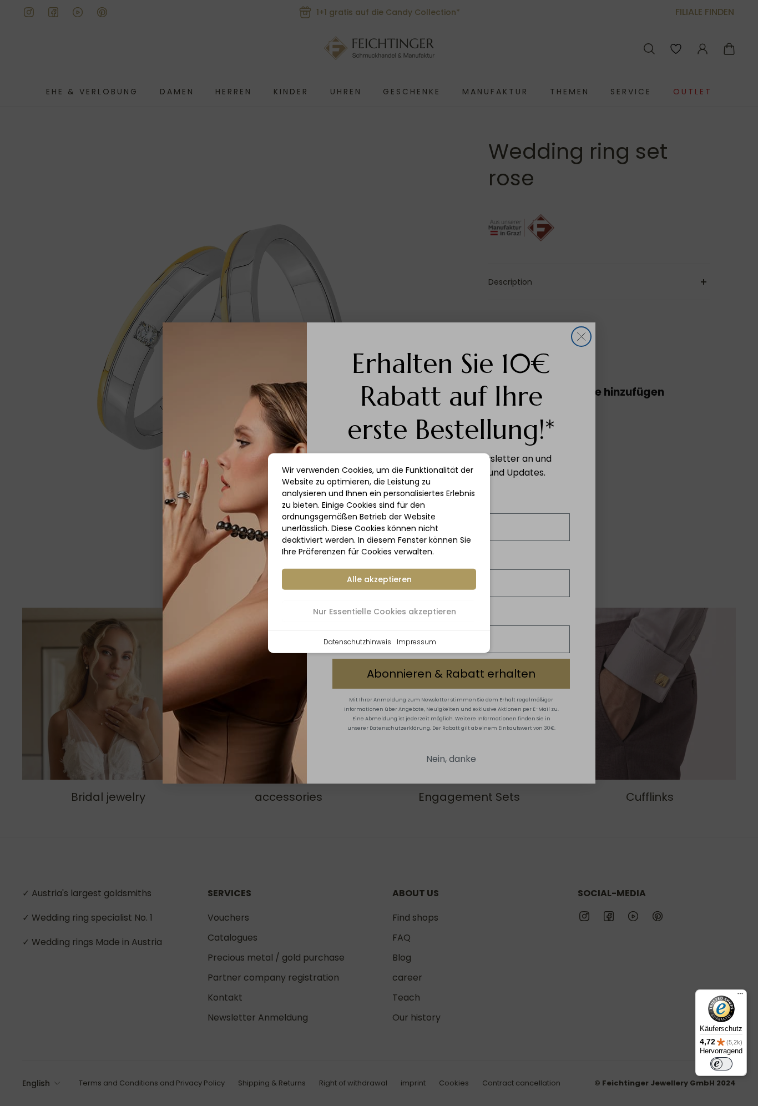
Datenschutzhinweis (357, 641)
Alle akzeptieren (379, 578)
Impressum (416, 641)
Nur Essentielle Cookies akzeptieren (384, 611)
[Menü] (740, 996)
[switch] (721, 1063)
